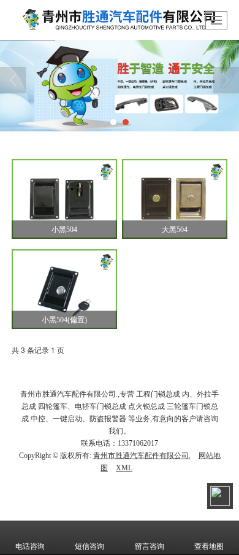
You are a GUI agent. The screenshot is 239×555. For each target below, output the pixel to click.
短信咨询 (89, 546)
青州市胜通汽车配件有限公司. (142, 455)
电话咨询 (30, 546)
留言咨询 (149, 546)
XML (124, 468)
